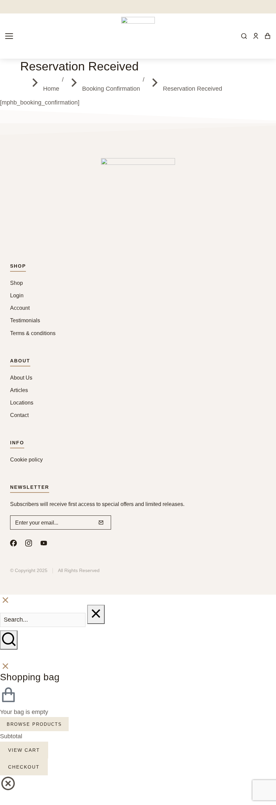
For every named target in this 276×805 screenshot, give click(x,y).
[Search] (9, 640)
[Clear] (96, 614)
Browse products (34, 724)
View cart (24, 750)
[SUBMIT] (101, 522)
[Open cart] (267, 36)
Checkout (24, 767)
